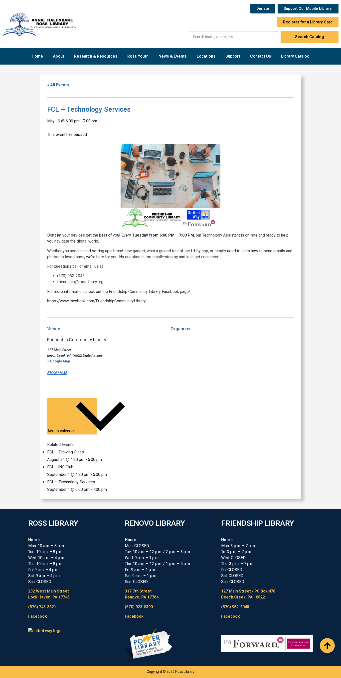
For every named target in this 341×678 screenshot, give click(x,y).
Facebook (37, 616)
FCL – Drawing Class (65, 452)
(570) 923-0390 (139, 606)
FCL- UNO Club (60, 467)
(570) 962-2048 (235, 606)
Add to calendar (61, 430)
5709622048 (57, 373)
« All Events (58, 85)
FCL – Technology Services (71, 482)
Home (37, 56)
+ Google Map (58, 361)
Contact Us (260, 56)
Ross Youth (138, 56)
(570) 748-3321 (42, 606)
